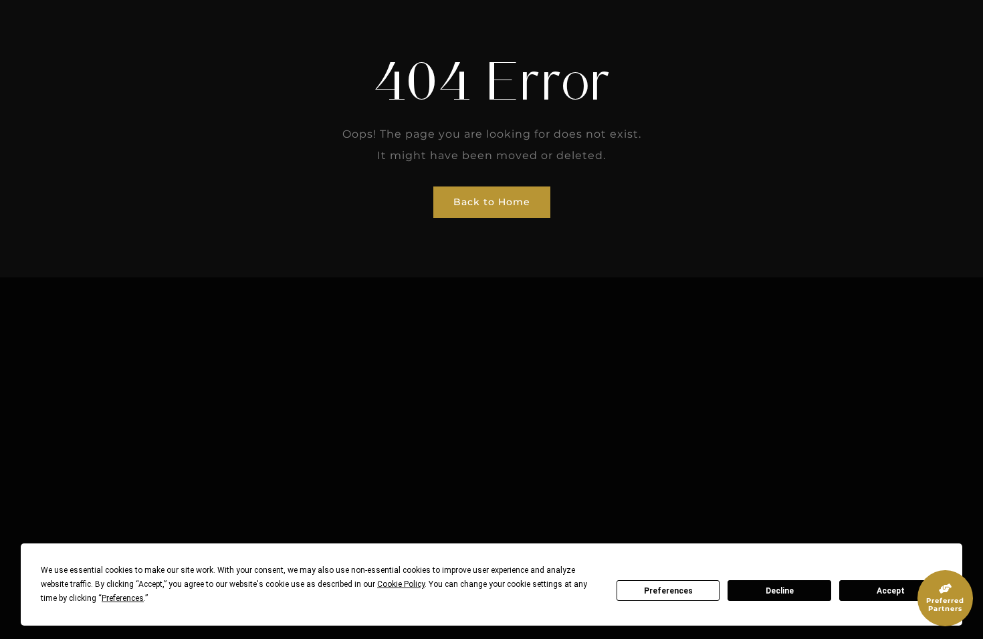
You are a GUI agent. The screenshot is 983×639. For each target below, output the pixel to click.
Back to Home (491, 202)
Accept (891, 591)
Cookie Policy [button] (401, 584)
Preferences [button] (123, 598)
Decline (780, 591)
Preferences (668, 591)
